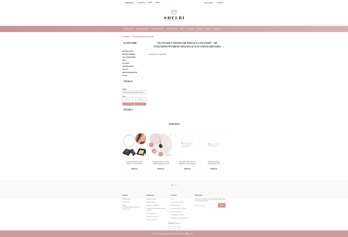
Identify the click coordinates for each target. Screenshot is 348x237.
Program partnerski (151, 220)
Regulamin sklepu (151, 199)
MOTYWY (200, 29)
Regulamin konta (150, 202)
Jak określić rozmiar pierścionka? (180, 218)
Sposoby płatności (176, 205)
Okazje (124, 75)
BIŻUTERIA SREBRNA (143, 29)
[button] (125, 195)
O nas (172, 199)
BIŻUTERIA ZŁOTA (128, 29)
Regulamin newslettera (152, 205)
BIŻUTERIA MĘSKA (172, 29)
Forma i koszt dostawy (177, 202)
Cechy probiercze (151, 213)
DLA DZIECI (190, 29)
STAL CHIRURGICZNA (157, 29)
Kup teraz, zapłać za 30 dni (178, 208)
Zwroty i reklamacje (176, 211)
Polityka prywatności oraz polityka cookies (155, 209)
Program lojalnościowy (152, 216)
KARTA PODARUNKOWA (129, 72)
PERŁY (182, 29)
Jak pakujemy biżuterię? (177, 215)
